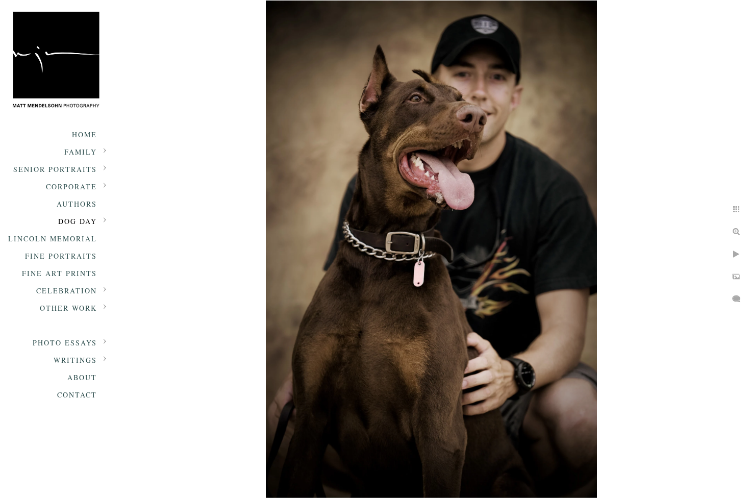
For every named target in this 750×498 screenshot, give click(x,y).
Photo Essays (65, 342)
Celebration (66, 290)
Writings (75, 360)
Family (80, 152)
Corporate (71, 186)
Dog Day (77, 221)
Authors (77, 204)
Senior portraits (55, 169)
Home (84, 134)
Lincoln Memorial (52, 238)
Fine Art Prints (59, 273)
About (82, 377)
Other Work (68, 308)
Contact (77, 395)
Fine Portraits (61, 256)
